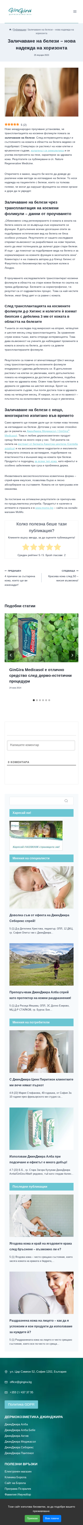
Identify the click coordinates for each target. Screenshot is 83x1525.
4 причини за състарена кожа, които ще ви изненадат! (20, 578)
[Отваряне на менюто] (74, 11)
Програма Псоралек (18, 1488)
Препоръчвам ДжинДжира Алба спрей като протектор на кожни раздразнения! (40, 995)
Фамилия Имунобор (18, 1494)
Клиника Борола (15, 1477)
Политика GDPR (21, 1404)
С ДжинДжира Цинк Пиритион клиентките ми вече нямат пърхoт (41, 1082)
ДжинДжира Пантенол (19, 1452)
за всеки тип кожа (46, 461)
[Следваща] (72, 655)
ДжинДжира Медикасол (20, 1441)
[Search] (66, 801)
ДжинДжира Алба (16, 1424)
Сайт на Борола (15, 1482)
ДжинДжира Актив (17, 1435)
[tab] (34, 700)
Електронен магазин (18, 1471)
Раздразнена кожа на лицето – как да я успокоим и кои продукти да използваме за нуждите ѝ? (40, 1326)
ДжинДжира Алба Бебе (20, 1429)
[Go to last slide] (11, 655)
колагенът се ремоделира (47, 150)
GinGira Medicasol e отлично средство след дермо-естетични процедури (40, 675)
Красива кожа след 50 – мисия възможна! (63, 576)
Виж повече (52, 1518)
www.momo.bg (44, 507)
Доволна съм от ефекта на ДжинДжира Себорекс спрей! (39, 918)
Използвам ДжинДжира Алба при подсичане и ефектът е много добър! (38, 1159)
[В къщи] (10, 29)
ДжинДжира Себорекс (19, 1447)
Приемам (32, 1518)
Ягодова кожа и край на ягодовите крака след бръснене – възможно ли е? (40, 1246)
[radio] (25, 547)
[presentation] (41, 637)
